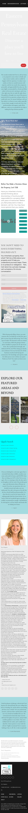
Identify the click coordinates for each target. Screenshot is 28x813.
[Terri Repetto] (14, 532)
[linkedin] (5, 688)
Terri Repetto (4, 547)
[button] (23, 65)
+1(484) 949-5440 (6, 679)
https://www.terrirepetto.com (9, 685)
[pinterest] (12, 688)
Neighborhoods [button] (13, 3)
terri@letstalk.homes (7, 681)
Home (4, 3)
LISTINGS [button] (23, 3)
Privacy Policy (23, 299)
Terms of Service (15, 299)
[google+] (16, 688)
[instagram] (9, 688)
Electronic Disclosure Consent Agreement (11, 293)
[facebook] (2, 688)
